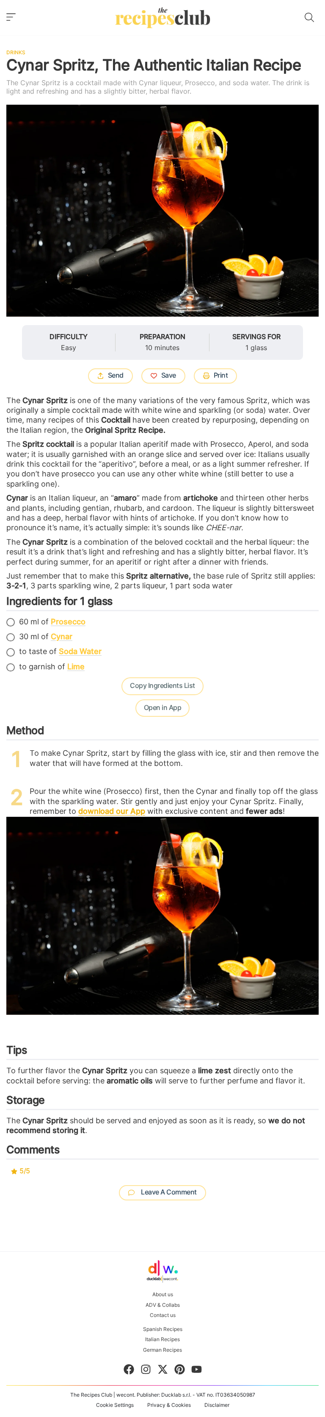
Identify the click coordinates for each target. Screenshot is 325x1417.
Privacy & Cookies (169, 1405)
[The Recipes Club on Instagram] (145, 1371)
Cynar (61, 637)
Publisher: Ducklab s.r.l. (164, 1395)
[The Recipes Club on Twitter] (162, 1371)
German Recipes (162, 1350)
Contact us (163, 1315)
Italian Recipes (162, 1339)
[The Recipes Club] (162, 17)
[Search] (309, 17)
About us (162, 1294)
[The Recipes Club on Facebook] (129, 1371)
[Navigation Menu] (11, 17)
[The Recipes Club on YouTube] (196, 1371)
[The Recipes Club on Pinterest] (179, 1371)
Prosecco (68, 622)
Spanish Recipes (162, 1329)
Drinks (15, 52)
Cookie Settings (115, 1405)
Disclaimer (216, 1405)
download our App (111, 812)
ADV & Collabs (163, 1305)
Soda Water (80, 652)
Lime (76, 667)
